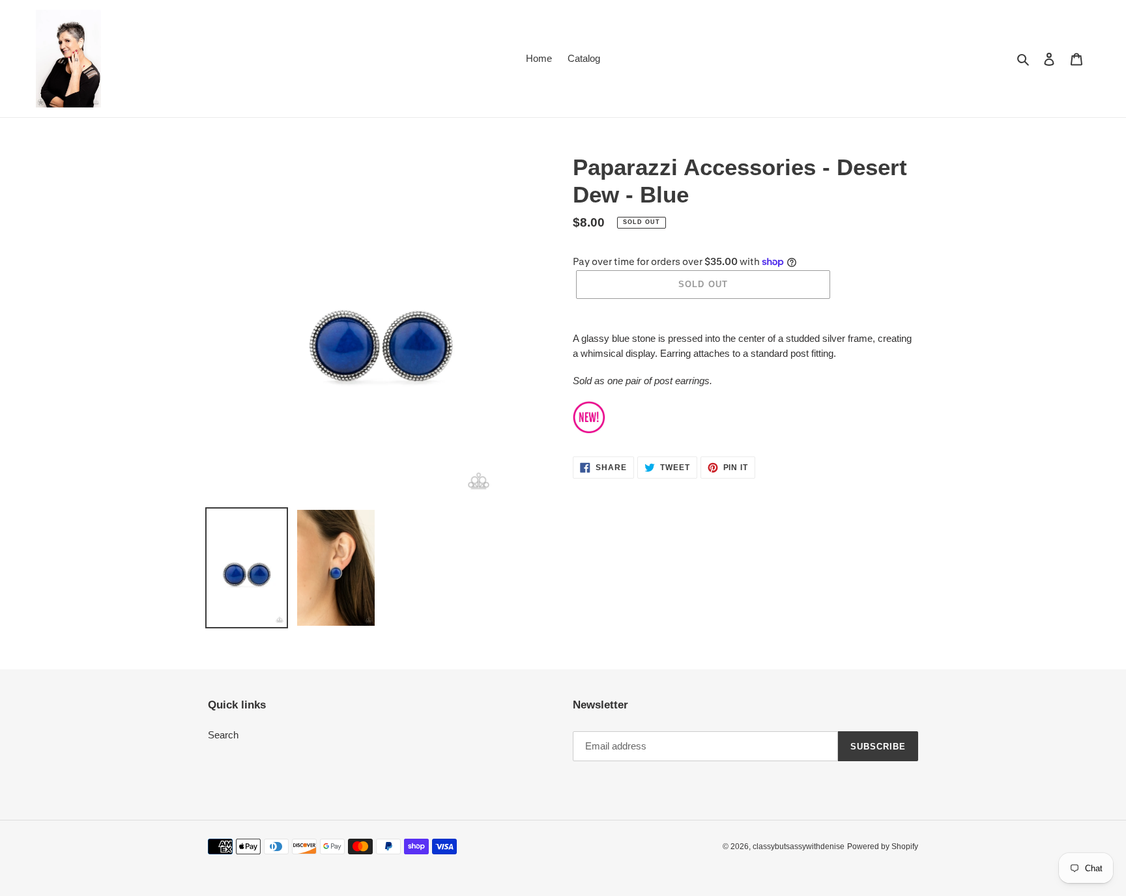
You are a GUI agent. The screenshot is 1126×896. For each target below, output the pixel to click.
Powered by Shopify (882, 846)
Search (223, 734)
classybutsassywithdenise (798, 846)
